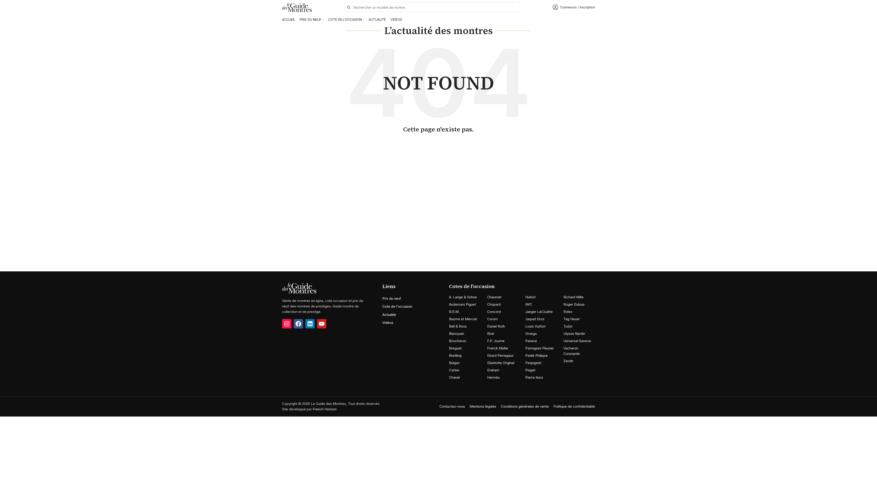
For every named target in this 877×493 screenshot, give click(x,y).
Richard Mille (573, 297)
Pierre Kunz (534, 377)
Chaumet (494, 297)
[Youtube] (321, 323)
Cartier (454, 370)
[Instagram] (286, 323)
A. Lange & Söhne (463, 297)
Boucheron (457, 341)
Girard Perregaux (500, 355)
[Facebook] (298, 323)
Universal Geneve (577, 341)
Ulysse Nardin (574, 333)
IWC (528, 304)
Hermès (493, 377)
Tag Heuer (571, 319)
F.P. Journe (496, 341)
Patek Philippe (536, 355)
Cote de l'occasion (397, 306)
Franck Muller (497, 348)
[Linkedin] (310, 323)
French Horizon (325, 409)
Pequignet (533, 363)
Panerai (531, 341)
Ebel (490, 333)
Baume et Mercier (463, 319)
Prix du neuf (391, 298)
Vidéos (387, 322)
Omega (531, 333)
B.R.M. (454, 311)
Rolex (567, 311)
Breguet (455, 348)
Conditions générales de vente (525, 406)
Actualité (389, 314)
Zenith (568, 361)
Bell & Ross (458, 326)
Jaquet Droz (534, 319)
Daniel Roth (496, 326)
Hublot (530, 297)
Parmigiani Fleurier (539, 348)
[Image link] (299, 288)
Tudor (568, 326)
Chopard (494, 304)
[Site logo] (297, 7)
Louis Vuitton (535, 326)
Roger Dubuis (574, 304)
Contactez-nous (452, 406)
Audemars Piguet (462, 304)
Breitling (455, 355)
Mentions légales (483, 406)
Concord (494, 311)
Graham (493, 370)
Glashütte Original (500, 363)
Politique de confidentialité (574, 406)
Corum (492, 319)
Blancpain (456, 333)
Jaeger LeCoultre (539, 311)
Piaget (530, 370)
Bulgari (454, 363)
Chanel (454, 377)
